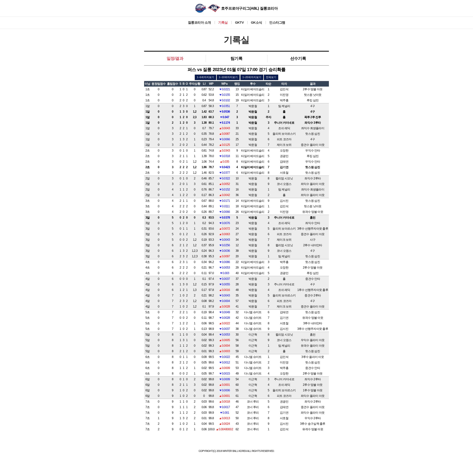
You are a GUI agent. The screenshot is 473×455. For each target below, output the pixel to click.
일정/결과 (175, 58)
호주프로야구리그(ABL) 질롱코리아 (249, 8)
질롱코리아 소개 (199, 22)
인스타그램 (277, 22)
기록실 (223, 22)
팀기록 (236, 58)
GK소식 (256, 22)
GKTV (239, 22)
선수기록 (298, 58)
